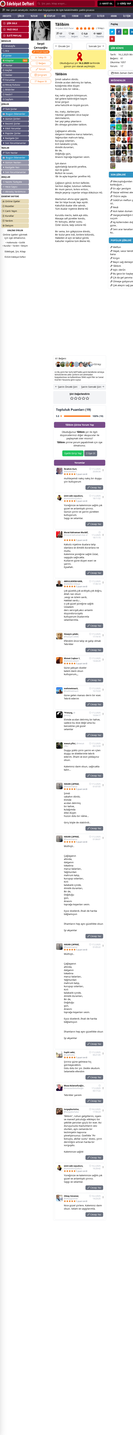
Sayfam (9, 99)
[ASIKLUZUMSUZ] (81, 364)
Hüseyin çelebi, (71, 635)
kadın (71, 134)
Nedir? (8, 94)
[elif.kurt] (124, 114)
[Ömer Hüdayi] (118, 114)
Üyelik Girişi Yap (73, 453)
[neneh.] (72, 364)
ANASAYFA (7, 15)
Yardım (9, 220)
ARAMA (114, 15)
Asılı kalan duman (122, 211)
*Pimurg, (70, 714)
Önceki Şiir (64, 46)
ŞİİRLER (21, 15)
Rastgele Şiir (12, 138)
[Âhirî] (112, 146)
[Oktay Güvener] (90, 364)
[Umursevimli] (130, 153)
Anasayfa (10, 45)
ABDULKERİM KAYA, (73, 582)
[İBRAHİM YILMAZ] (130, 120)
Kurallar (9, 215)
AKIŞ (64, 15)
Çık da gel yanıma (122, 277)
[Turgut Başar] (85, 364)
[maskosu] (118, 159)
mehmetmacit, (71, 689)
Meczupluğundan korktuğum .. (121, 183)
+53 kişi (97, 364)
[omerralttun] (130, 133)
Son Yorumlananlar (15, 143)
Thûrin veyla (119, 196)
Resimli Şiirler (12, 123)
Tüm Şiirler (11, 109)
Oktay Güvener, (71, 1197)
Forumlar (10, 79)
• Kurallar (6, 245)
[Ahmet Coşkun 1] (124, 133)
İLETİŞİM (126, 15)
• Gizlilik (21, 242)
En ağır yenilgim (121, 188)
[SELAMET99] (118, 146)
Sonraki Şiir (95, 46)
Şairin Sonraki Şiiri (91, 386)
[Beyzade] (118, 153)
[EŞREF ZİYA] (112, 114)
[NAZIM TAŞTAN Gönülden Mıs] (112, 101)
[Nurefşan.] (124, 127)
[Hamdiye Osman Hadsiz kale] (118, 140)
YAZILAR (33, 15)
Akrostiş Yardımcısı (15, 191)
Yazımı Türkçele (13, 181)
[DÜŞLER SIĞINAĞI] (58, 364)
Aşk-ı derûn (119, 269)
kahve (88, 82)
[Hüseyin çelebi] (112, 140)
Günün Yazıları (13, 162)
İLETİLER (100, 15)
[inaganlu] (130, 108)
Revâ (115, 207)
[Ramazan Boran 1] (118, 133)
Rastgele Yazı (12, 167)
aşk (64, 176)
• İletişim (24, 245)
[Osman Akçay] (112, 108)
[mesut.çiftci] (130, 114)
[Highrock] (112, 127)
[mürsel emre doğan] (112, 120)
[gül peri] (130, 146)
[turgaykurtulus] (118, 101)
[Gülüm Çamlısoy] (130, 127)
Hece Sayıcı (11, 186)
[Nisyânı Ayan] (124, 146)
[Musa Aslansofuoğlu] (130, 101)
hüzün (58, 88)
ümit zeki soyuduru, (73, 497)
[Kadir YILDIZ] (118, 108)
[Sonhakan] (112, 153)
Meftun (116, 247)
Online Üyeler (12, 201)
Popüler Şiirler (13, 133)
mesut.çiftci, (74, 744)
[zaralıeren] (124, 159)
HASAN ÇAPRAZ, (71, 785)
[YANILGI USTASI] (130, 159)
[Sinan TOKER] (76, 364)
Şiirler (8, 55)
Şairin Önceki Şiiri (67, 386)
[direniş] (112, 133)
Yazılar (8, 65)
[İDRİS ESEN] (112, 159)
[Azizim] (124, 108)
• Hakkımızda (11, 242)
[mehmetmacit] (118, 120)
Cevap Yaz (95, 487)
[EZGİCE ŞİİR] (67, 364)
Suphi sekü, (69, 1053)
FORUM (75, 15)
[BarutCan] (124, 101)
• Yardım (15, 245)
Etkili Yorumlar (13, 128)
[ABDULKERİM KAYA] (124, 140)
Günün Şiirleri (12, 118)
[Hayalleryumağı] (63, 364)
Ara (7, 50)
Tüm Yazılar (11, 152)
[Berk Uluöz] (130, 95)
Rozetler (9, 206)
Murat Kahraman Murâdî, (76, 533)
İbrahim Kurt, (70, 470)
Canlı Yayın (11, 211)
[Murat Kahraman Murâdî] (130, 140)
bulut (62, 234)
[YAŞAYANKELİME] (112, 166)
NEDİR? (88, 15)
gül (64, 169)
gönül (71, 124)
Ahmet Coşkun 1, (72, 659)
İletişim (9, 225)
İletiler (8, 75)
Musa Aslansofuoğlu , (74, 1087)
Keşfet (8, 70)
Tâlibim (116, 265)
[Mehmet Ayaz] (124, 153)
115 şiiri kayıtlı (41, 51)
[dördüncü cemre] (124, 120)
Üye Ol (91, 453)
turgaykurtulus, (71, 1110)
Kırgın (116, 258)
